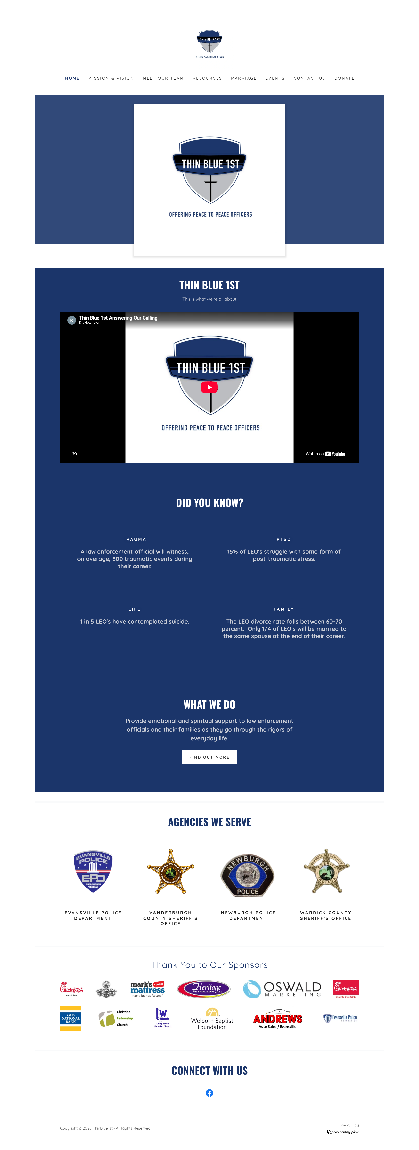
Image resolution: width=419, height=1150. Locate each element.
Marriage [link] (244, 78)
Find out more (209, 757)
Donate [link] (344, 78)
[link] (209, 45)
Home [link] (72, 78)
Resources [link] (207, 78)
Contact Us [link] (310, 78)
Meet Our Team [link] (163, 78)
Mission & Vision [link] (111, 78)
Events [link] (275, 78)
